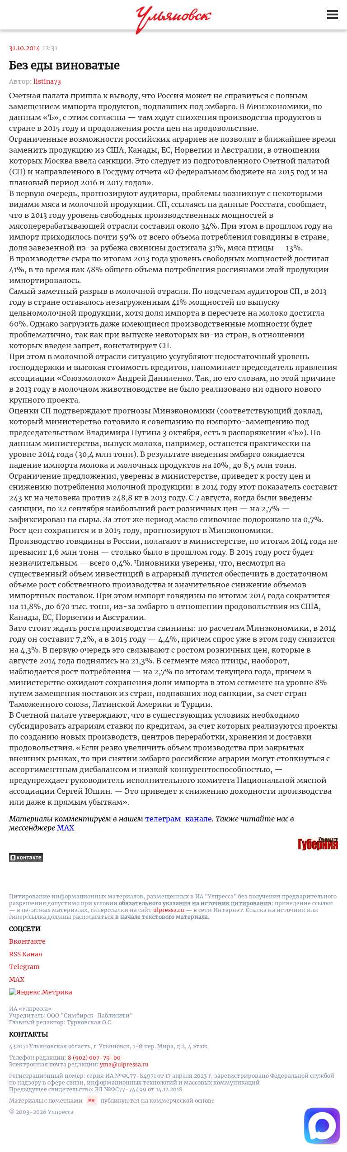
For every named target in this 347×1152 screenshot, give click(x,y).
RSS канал (25, 954)
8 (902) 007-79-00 (94, 1057)
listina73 (47, 81)
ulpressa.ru (168, 910)
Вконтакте (27, 941)
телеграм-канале (178, 818)
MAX (65, 827)
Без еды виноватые (64, 65)
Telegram (24, 967)
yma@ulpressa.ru (124, 1064)
